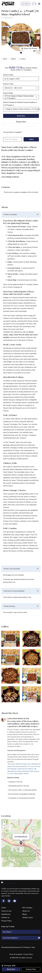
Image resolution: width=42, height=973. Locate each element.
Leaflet (38, 866)
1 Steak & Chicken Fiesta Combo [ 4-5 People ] (22, 109)
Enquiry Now (21, 122)
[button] (21, 53)
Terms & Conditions (16, 954)
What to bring (9, 606)
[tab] (21, 215)
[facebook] (3, 901)
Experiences (5, 914)
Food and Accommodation (14, 591)
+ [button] (4, 822)
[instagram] (9, 901)
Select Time (8, 84)
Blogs (24, 914)
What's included (10, 214)
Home (3, 908)
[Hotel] (21, 843)
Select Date (8, 75)
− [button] (4, 825)
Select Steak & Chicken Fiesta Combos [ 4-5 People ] (20, 103)
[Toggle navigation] (39, 4)
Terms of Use (6, 911)
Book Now (21, 116)
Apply (31, 139)
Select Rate (8, 93)
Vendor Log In (27, 917)
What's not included (12, 569)
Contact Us (5, 917)
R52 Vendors (27, 908)
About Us (26, 911)
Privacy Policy (6, 921)
